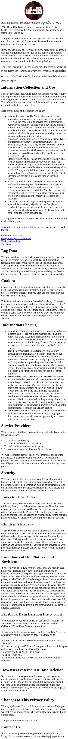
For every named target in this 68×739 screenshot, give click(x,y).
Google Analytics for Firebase (16, 238)
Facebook (6, 244)
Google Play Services (12, 235)
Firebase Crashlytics (11, 241)
